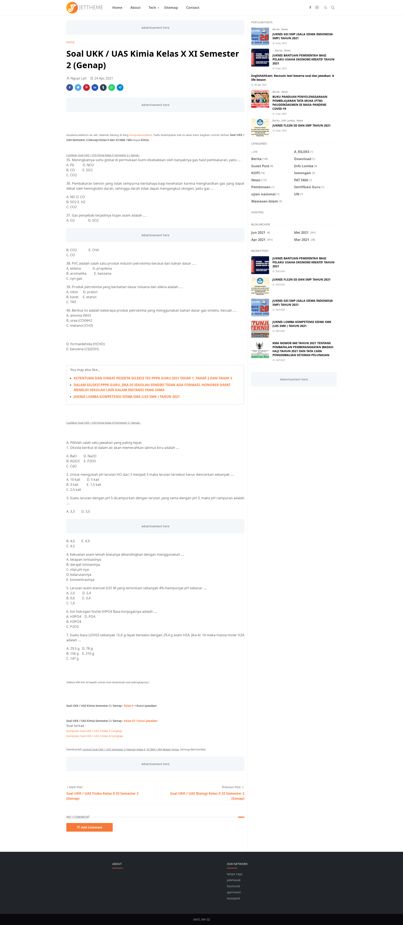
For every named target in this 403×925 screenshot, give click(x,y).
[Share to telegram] (120, 87)
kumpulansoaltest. (141, 135)
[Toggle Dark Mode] (325, 7)
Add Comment (91, 827)
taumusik (233, 886)
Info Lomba (288, 120)
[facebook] (310, 7)
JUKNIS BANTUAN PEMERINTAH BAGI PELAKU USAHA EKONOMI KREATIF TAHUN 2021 (303, 59)
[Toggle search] (333, 7)
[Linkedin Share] (95, 87)
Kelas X (129, 706)
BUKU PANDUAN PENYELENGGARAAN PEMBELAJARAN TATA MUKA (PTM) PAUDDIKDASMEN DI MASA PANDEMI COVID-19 (299, 103)
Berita (276, 29)
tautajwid (233, 898)
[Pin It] (86, 87)
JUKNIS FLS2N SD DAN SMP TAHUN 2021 (301, 125)
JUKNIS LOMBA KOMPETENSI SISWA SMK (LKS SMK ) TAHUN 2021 (127, 396)
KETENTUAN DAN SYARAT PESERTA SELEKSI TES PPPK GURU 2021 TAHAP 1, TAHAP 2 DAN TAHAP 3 (153, 378)
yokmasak (234, 880)
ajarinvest (234, 892)
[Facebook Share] (69, 87)
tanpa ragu (235, 874)
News (284, 29)
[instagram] (317, 7)
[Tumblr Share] (103, 87)
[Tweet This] (78, 87)
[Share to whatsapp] (111, 87)
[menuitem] (117, 7)
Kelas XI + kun (141, 721)
